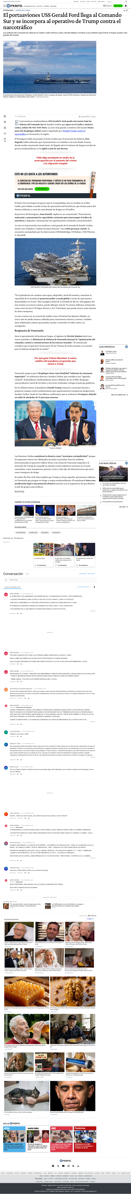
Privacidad (66, 1181)
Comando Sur (56, 532)
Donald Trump (33, 532)
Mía (76, 1176)
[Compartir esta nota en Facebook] (5, 116)
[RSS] (73, 1166)
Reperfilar (67, 1173)
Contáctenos (58, 1181)
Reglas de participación (82, 1181)
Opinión (46, 6)
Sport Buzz (81, 1178)
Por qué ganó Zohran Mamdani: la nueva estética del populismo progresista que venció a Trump (55, 361)
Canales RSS (39, 1181)
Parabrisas (66, 1176)
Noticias (82, 1)
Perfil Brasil (101, 1)
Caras (88, 1)
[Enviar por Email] (5, 133)
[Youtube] (63, 1166)
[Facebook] (53, 1166)
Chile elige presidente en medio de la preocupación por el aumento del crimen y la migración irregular (56, 160)
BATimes (80, 1176)
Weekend (52, 1176)
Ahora (3, 1173)
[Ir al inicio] (15, 6)
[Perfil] (15, 1123)
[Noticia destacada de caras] (61, 1128)
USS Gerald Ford (20, 532)
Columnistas (107, 346)
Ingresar (109, 6)
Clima (44, 1173)
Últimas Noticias (29, 6)
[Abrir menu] (4, 5)
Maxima (94, 1178)
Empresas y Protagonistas (86, 1173)
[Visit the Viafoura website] (92, 915)
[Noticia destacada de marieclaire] (38, 1128)
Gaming (114, 1173)
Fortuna (58, 1176)
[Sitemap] (78, 1166)
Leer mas (92, 611)
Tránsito (92, 1181)
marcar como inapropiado (91, 615)
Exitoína (93, 1)
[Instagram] (68, 1166)
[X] (58, 1166)
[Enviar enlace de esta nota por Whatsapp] (5, 127)
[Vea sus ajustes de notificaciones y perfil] (126, 6)
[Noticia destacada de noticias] (14, 1128)
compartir (84, 613)
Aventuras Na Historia (61, 1178)
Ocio (55, 1173)
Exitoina (108, 1173)
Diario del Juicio (125, 1173)
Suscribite (118, 6)
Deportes (50, 1173)
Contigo (51, 1178)
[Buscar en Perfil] (126, 1)
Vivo (118, 1173)
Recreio (88, 1178)
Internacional (38, 1173)
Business (76, 1)
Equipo (72, 1181)
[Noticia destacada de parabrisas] (85, 1128)
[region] (49, 745)
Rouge (72, 1176)
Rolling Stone (73, 1178)
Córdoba (60, 1173)
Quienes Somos (48, 1181)
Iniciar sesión (83, 573)
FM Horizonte (88, 1176)
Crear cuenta (91, 573)
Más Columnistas (118, 395)
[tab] (12, 587)
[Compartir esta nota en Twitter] (5, 122)
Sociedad (53, 6)
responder (13, 613)
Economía (23, 1173)
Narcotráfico (44, 532)
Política (39, 6)
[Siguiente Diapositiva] (95, 556)
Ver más (122, 507)
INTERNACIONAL (8, 10)
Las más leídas (107, 463)
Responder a (21, 707)
